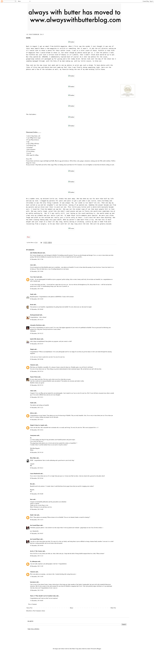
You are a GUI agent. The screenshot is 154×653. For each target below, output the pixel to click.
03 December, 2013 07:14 (36, 371)
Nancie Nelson (34, 377)
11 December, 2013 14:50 (36, 576)
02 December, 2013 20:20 (36, 299)
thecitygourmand (34, 315)
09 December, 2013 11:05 (36, 566)
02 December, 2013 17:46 (36, 259)
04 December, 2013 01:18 (36, 452)
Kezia (31, 304)
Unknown (32, 365)
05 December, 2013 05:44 (36, 478)
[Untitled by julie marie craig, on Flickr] (71, 42)
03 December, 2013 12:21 (36, 407)
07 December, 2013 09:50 (36, 545)
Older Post (113, 608)
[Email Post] (41, 242)
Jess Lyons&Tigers (35, 525)
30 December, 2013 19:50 (36, 590)
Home (71, 608)
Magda (32, 349)
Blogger (99, 648)
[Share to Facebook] (49, 243)
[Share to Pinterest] (51, 243)
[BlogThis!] (46, 243)
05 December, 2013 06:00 (36, 494)
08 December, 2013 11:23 (36, 556)
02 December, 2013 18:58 (36, 288)
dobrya (32, 413)
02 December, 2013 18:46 (36, 271)
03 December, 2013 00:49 (36, 309)
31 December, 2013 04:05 (36, 600)
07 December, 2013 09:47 (36, 533)
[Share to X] (47, 243)
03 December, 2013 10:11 (36, 397)
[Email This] (44, 243)
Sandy (32, 294)
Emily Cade (33, 515)
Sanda (32, 403)
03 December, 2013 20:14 (36, 430)
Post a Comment (32, 604)
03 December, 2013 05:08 (36, 359)
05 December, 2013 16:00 (36, 509)
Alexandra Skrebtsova (36, 325)
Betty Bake (33, 458)
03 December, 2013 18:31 (36, 419)
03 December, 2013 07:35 (36, 385)
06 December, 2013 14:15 (36, 519)
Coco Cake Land (34, 277)
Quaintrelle (35, 531)
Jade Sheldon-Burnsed (36, 253)
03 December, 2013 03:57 (36, 344)
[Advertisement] (133, 44)
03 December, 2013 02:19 (36, 319)
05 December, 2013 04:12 (36, 468)
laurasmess (33, 582)
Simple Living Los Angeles (37, 425)
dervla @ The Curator (36, 551)
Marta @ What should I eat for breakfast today (43, 596)
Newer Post (29, 608)
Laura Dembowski (35, 473)
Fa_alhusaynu (34, 561)
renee (31, 265)
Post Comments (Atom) (39, 611)
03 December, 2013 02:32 (36, 333)
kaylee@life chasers (35, 339)
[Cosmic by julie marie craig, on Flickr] (71, 228)
